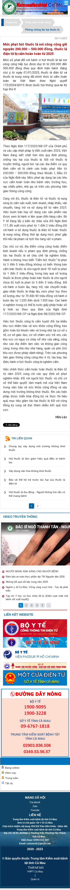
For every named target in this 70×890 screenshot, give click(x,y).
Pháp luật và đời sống (38, 22)
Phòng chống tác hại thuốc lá (42, 29)
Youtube (35, 810)
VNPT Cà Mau (35, 871)
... (48, 605)
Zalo (35, 806)
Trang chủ (11, 22)
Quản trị (35, 879)
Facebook (35, 802)
